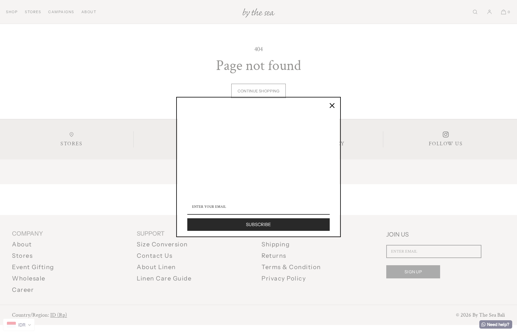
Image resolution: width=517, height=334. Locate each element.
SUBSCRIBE (258, 224)
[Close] (332, 105)
